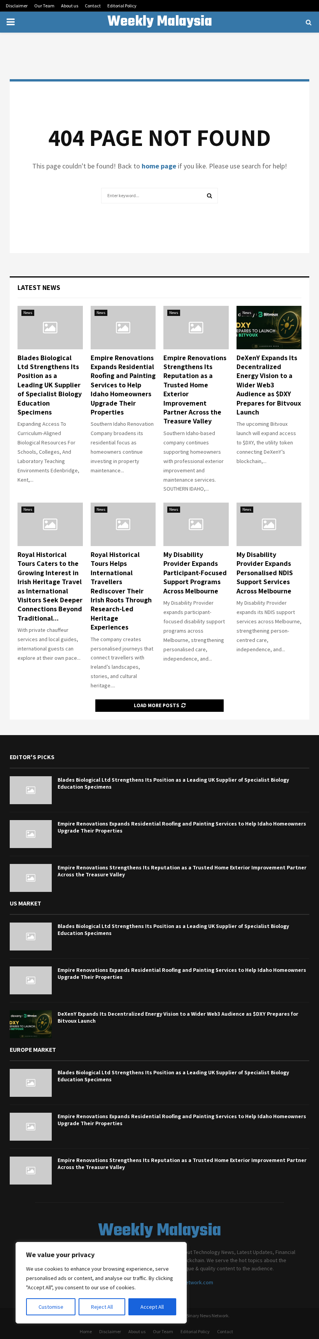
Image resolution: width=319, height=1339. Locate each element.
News (27, 312)
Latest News (39, 287)
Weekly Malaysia (159, 22)
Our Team (44, 6)
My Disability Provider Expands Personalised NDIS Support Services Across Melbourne (265, 572)
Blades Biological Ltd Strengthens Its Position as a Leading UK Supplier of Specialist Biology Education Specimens (50, 384)
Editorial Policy (122, 6)
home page (159, 165)
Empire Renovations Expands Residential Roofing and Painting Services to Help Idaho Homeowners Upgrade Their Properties (123, 384)
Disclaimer (17, 6)
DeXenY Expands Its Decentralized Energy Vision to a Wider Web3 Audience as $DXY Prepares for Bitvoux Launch (269, 384)
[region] (101, 1282)
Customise (51, 1306)
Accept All (152, 1306)
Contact (93, 6)
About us (69, 6)
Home (86, 1331)
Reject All (102, 1306)
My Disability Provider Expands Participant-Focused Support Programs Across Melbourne (195, 572)
